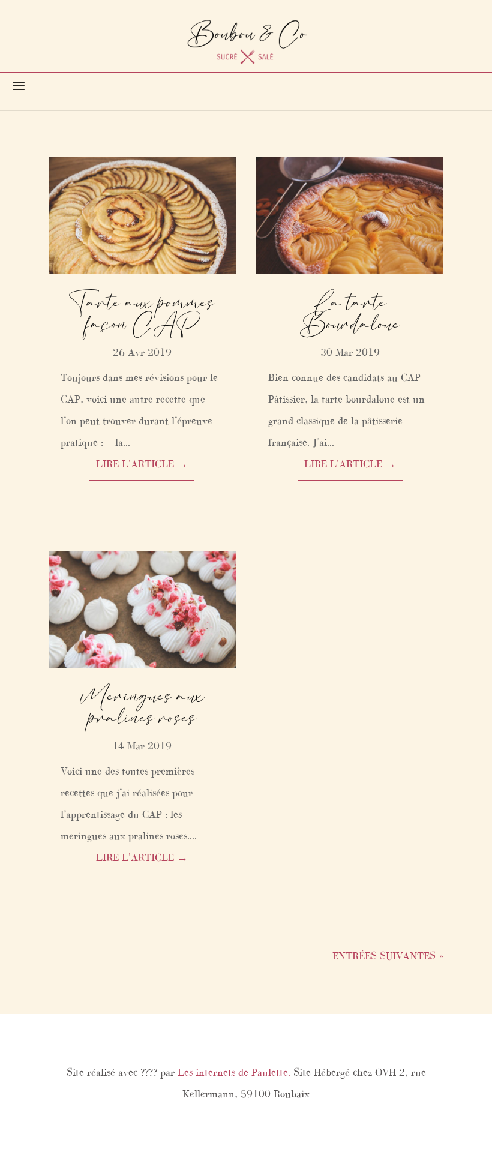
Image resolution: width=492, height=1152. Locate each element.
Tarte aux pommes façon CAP (142, 313)
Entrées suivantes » (387, 956)
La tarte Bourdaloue (350, 313)
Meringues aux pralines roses (142, 707)
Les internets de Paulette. (234, 1072)
